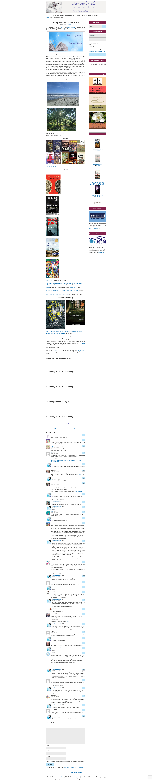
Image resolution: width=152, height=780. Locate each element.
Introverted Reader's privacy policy (97, 51)
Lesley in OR (53, 523)
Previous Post (56, 428)
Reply (84, 435)
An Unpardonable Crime (97, 195)
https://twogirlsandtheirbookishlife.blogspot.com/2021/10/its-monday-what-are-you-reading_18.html (67, 460)
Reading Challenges (69, 15)
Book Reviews (60, 15)
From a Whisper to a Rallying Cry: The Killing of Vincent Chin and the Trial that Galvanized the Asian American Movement (64, 332)
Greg (51, 591)
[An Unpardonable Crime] (97, 189)
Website (48, 756)
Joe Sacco (98, 165)
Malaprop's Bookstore (71, 27)
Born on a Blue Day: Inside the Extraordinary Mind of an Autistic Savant (62, 290)
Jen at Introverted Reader (57, 464)
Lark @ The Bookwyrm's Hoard (56, 446)
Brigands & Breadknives (97, 149)
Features (78, 15)
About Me (90, 15)
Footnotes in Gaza (97, 164)
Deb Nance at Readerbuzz (55, 562)
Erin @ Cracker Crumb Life (55, 643)
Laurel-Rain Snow (54, 483)
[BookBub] (105, 64)
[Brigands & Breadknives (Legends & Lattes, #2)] (97, 143)
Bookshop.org (62, 27)
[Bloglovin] (102, 64)
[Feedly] (92, 64)
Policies (96, 15)
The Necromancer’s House (52, 336)
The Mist (48, 288)
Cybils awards (82, 343)
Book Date (67, 352)
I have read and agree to (97, 50)
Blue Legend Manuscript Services (96, 253)
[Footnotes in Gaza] (97, 158)
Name (47, 746)
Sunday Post (69, 621)
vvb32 (52, 582)
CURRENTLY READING (97, 138)
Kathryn (52, 511)
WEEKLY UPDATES (78, 491)
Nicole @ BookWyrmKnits (55, 440)
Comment (48, 727)
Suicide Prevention (93, 228)
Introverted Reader (76, 772)
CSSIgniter (81, 775)
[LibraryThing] (96, 64)
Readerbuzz (55, 350)
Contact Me (84, 15)
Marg (51, 435)
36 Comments (68, 24)
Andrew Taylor (98, 196)
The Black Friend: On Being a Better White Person (57, 295)
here (80, 474)
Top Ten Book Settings (51, 167)
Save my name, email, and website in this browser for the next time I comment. (65, 761)
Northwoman (53, 613)
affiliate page (66, 30)
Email (47, 751)
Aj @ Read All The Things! (55, 501)
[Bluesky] (99, 64)
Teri (51, 452)
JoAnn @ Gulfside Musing (55, 680)
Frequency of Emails (93, 43)
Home (54, 15)
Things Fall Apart (50, 280)
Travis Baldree (98, 150)
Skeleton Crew (72, 288)
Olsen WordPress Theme (73, 775)
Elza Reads (53, 667)
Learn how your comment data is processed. (74, 767)
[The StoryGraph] (94, 64)
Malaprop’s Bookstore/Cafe (61, 172)
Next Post (76, 428)
